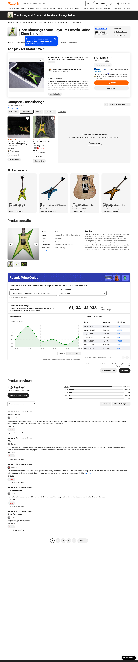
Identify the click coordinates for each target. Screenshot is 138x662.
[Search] (87, 3)
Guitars (23, 8)
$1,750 (119, 348)
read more (94, 450)
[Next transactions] (127, 357)
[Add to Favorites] (41, 34)
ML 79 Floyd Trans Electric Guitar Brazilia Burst (114, 206)
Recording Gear (63, 8)
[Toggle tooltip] (44, 49)
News (91, 8)
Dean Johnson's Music (61, 69)
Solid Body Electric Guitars (64, 244)
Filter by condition (65, 289)
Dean (56, 231)
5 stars (66, 387)
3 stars (66, 392)
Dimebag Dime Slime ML (17, 205)
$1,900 (119, 326)
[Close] (55, 39)
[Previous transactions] (123, 357)
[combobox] (31, 293)
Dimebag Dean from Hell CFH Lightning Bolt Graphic (53, 206)
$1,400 (119, 334)
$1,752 (119, 337)
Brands (86, 8)
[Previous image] (12, 75)
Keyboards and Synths (49, 8)
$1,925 (119, 330)
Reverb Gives (117, 8)
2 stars (66, 395)
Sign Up (123, 3)
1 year (70, 353)
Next (81, 541)
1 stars (66, 398)
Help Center (126, 8)
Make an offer (14, 159)
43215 (107, 61)
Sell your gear (101, 3)
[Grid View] (102, 104)
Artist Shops (107, 8)
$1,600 (119, 344)
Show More (45, 251)
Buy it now (111, 83)
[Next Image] (36, 244)
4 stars (66, 390)
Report (11, 430)
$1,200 (119, 341)
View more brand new (103, 65)
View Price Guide (108, 371)
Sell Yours (124, 371)
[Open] (55, 293)
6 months (62, 353)
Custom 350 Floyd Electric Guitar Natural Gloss (83, 206)
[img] (74, 69)
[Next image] (41, 75)
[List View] (105, 104)
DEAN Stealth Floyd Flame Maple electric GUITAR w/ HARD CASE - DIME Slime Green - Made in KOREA (68, 58)
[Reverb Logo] (13, 3)
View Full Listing (55, 94)
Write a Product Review (18, 395)
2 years (76, 353)
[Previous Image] (11, 244)
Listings (10, 43)
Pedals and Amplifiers (34, 8)
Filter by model (14, 289)
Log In (128, 3)
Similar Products (23, 43)
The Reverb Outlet (14, 8)
